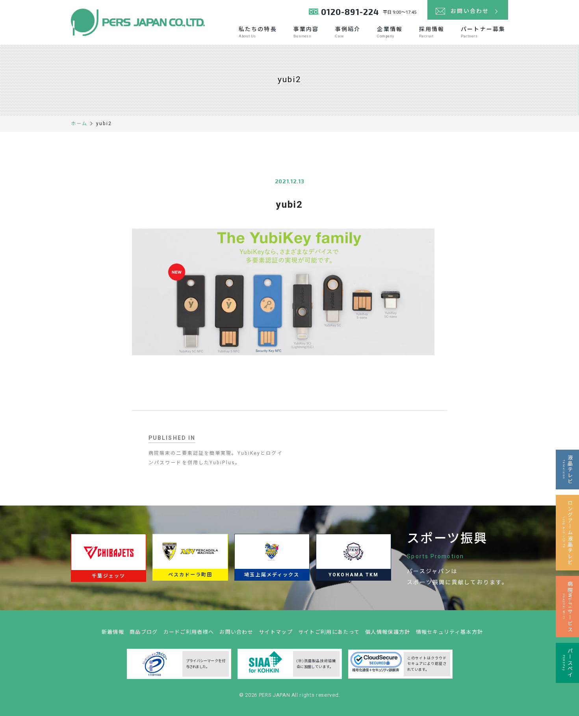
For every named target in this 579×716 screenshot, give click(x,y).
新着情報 (113, 632)
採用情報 (431, 32)
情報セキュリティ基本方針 (449, 632)
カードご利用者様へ (188, 632)
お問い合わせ (236, 632)
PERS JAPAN (275, 695)
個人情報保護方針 (387, 632)
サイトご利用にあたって (329, 632)
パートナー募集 (483, 32)
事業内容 (306, 32)
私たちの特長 (258, 32)
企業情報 (389, 32)
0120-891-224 (350, 12)
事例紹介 (347, 32)
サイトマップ (276, 632)
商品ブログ (144, 632)
